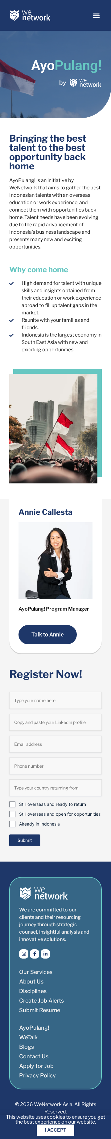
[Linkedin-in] (45, 954)
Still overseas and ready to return (52, 804)
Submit (25, 840)
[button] (96, 15)
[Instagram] (23, 954)
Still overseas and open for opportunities (60, 814)
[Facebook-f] (34, 954)
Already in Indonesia (39, 823)
